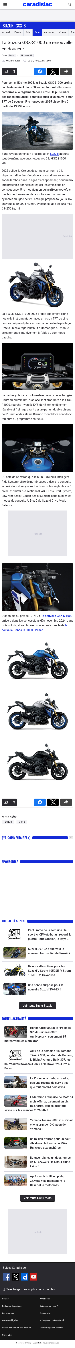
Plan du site (45, 1313)
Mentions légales (10, 1320)
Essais (17, 32)
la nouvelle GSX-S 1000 (57, 616)
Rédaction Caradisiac (11, 1306)
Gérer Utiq (6, 1335)
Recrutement (8, 1313)
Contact (5, 1299)
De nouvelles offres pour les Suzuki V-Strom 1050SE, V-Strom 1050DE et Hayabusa (49, 971)
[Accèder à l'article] (14, 934)
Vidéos (62, 32)
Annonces (49, 32)
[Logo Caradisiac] (37, 7)
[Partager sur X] (53, 70)
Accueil (6, 32)
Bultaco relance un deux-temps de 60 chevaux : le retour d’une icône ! (50, 1162)
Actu (37, 32)
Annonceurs (45, 1299)
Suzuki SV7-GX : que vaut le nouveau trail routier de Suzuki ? (49, 951)
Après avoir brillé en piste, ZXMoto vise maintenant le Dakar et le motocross (47, 1181)
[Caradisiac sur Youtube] (33, 1277)
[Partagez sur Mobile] (66, 70)
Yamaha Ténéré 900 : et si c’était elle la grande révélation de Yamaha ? (51, 1124)
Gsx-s (22, 821)
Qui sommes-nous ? (49, 1306)
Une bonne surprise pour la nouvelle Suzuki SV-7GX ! (45, 987)
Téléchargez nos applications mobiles (30, 1289)
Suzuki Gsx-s (14, 25)
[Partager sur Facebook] (40, 70)
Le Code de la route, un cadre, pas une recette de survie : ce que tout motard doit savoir (49, 1083)
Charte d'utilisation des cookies (16, 1328)
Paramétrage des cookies (51, 1328)
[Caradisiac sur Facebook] (7, 1277)
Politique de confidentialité (52, 1320)
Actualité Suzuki (13, 921)
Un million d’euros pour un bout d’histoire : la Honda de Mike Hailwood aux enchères (50, 1143)
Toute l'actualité (14, 1018)
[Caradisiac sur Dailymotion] (25, 1277)
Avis (28, 32)
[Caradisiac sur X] (16, 1277)
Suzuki (54, 153)
